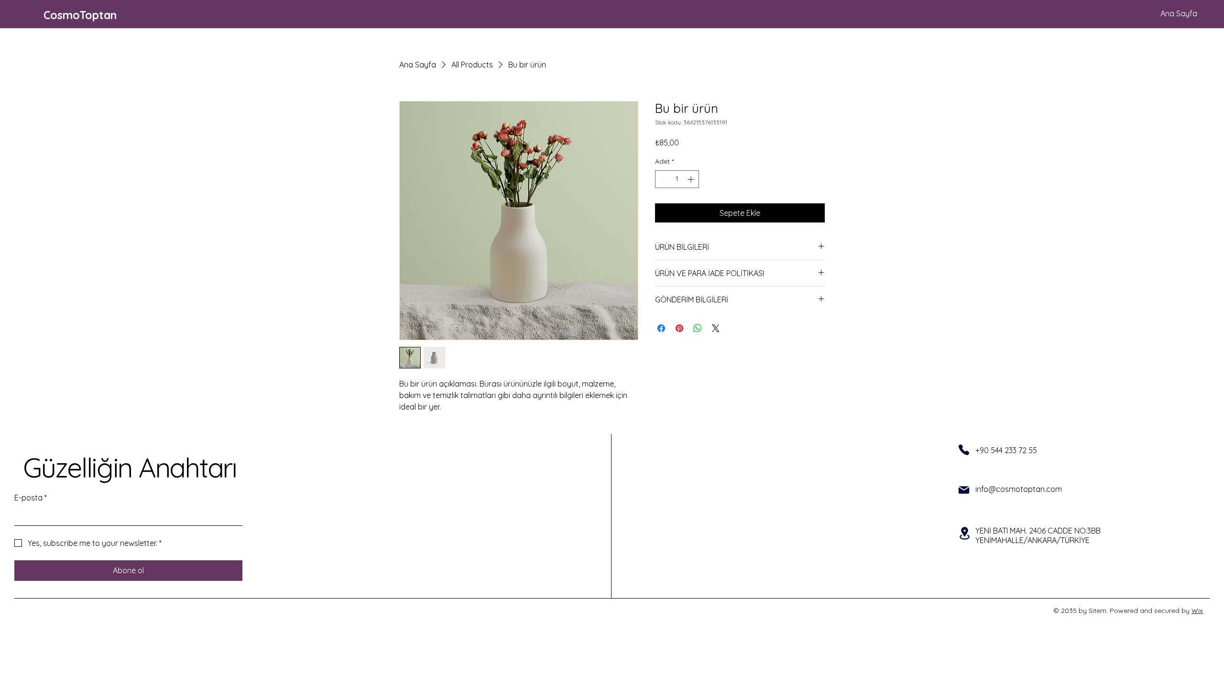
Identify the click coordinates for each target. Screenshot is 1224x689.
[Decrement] (662, 179)
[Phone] (964, 450)
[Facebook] (984, 575)
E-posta (30, 497)
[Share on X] (715, 328)
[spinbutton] (677, 179)
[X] (1017, 575)
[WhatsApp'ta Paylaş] (697, 328)
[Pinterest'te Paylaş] (679, 328)
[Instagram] (1000, 575)
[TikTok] (1033, 575)
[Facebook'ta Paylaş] (661, 328)
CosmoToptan (80, 15)
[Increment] (692, 179)
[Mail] (964, 490)
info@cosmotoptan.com (1018, 489)
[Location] (964, 533)
